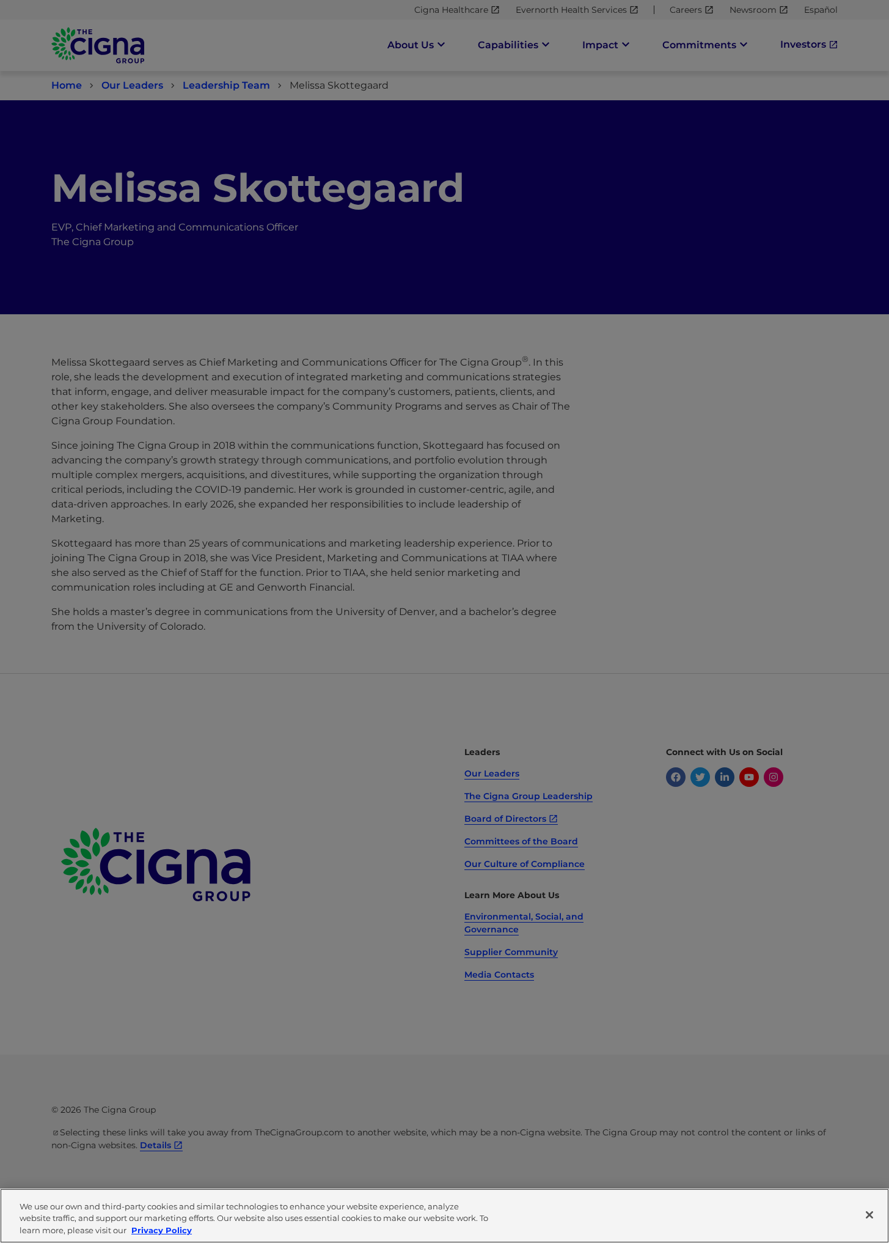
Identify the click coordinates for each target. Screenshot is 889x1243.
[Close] (869, 1214)
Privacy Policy (161, 1230)
